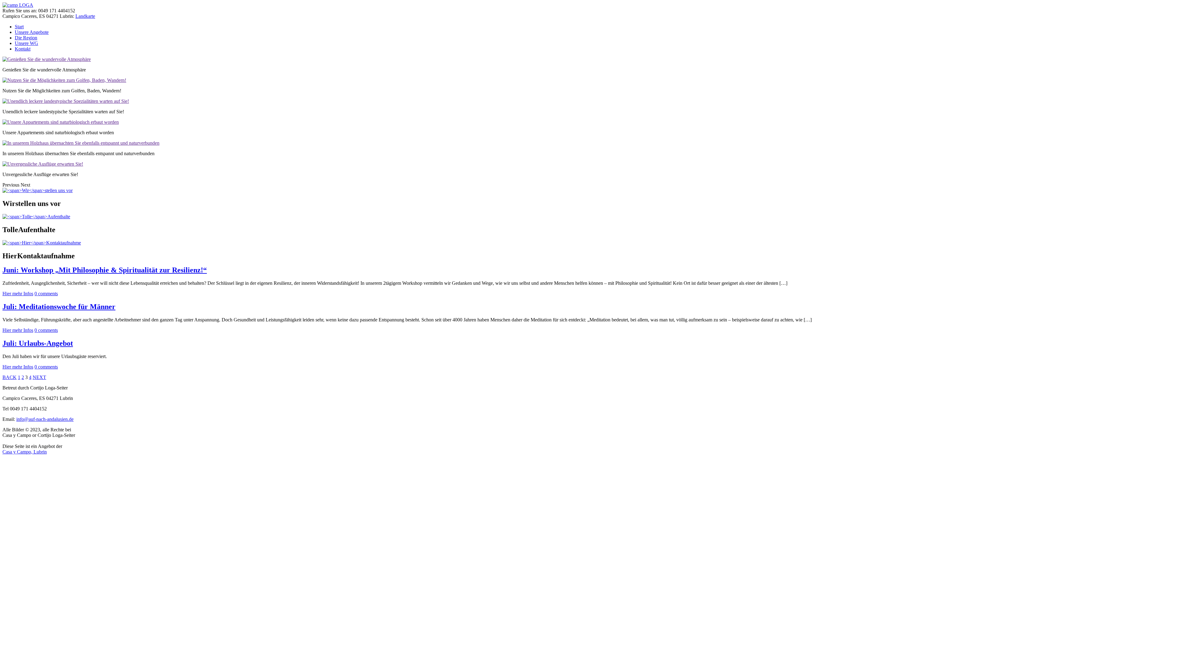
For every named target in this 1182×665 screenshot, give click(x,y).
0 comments (46, 293)
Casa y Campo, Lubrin (24, 451)
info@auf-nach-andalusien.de (45, 419)
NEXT (39, 377)
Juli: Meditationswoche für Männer (58, 307)
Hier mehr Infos (17, 293)
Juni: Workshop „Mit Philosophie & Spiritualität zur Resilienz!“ (104, 270)
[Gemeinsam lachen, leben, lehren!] (17, 5)
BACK (9, 377)
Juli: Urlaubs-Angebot (37, 343)
